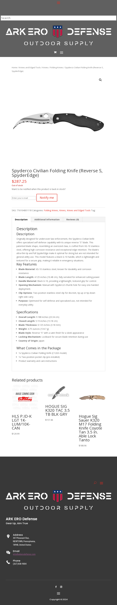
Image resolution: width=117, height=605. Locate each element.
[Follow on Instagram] (61, 587)
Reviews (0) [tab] (72, 219)
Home (14, 67)
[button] (100, 80)
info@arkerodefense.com (24, 554)
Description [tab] (21, 219)
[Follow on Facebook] (56, 587)
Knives (45, 67)
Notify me (47, 198)
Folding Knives (56, 67)
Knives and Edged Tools (30, 67)
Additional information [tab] (47, 219)
